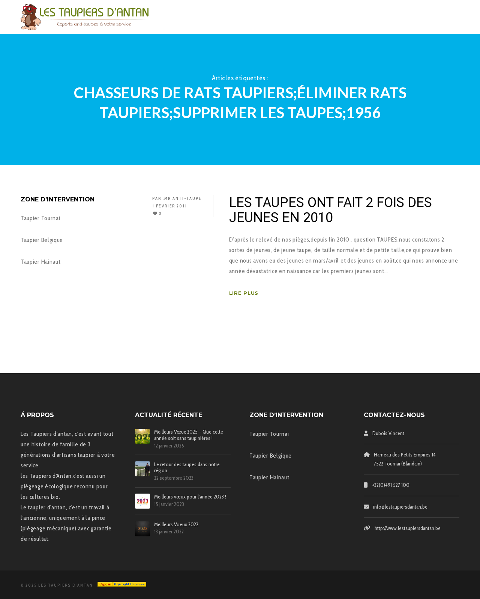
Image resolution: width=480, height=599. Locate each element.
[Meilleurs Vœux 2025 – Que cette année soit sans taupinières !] (142, 436)
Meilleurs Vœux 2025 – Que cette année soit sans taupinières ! (188, 435)
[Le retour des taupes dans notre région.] (142, 468)
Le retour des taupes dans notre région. (187, 467)
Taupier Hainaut (41, 261)
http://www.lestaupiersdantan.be (408, 528)
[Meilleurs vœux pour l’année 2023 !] (142, 501)
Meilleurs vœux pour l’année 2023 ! (190, 497)
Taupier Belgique (42, 239)
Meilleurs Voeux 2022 (176, 524)
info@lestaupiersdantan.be (400, 506)
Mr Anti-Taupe (182, 198)
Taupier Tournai (40, 218)
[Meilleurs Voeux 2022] (142, 528)
